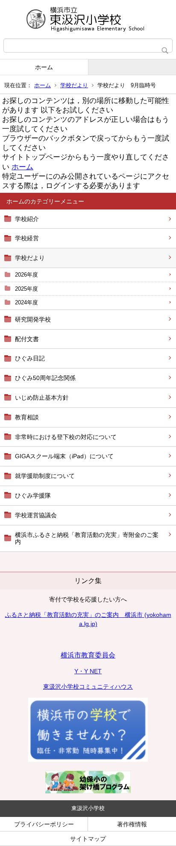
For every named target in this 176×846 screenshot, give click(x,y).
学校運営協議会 (36, 515)
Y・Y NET (88, 671)
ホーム (44, 67)
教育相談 (27, 417)
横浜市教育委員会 (88, 655)
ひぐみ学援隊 (33, 495)
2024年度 (26, 302)
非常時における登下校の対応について (66, 436)
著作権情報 (132, 824)
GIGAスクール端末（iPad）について (64, 456)
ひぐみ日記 (30, 358)
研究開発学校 (33, 319)
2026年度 (26, 274)
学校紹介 (27, 218)
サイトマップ (88, 838)
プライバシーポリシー (44, 824)
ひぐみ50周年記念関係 (45, 377)
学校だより (74, 85)
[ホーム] (88, 19)
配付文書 (27, 339)
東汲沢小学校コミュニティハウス (88, 686)
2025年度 (26, 289)
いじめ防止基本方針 (42, 397)
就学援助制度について (45, 475)
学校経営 (27, 238)
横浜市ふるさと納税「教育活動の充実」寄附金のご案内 (86, 538)
